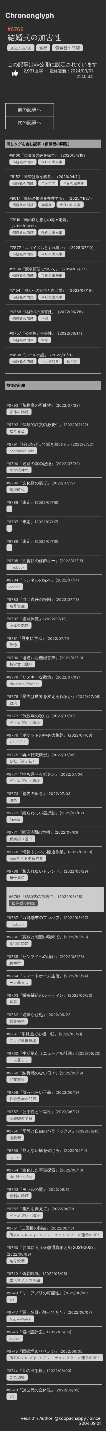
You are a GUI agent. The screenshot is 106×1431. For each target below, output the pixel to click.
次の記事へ (29, 122)
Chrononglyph (29, 15)
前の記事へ (29, 109)
